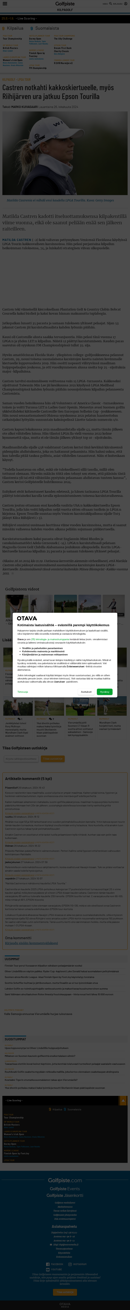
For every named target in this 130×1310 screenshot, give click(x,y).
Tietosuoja (22, 691)
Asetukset (86, 691)
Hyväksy (104, 691)
